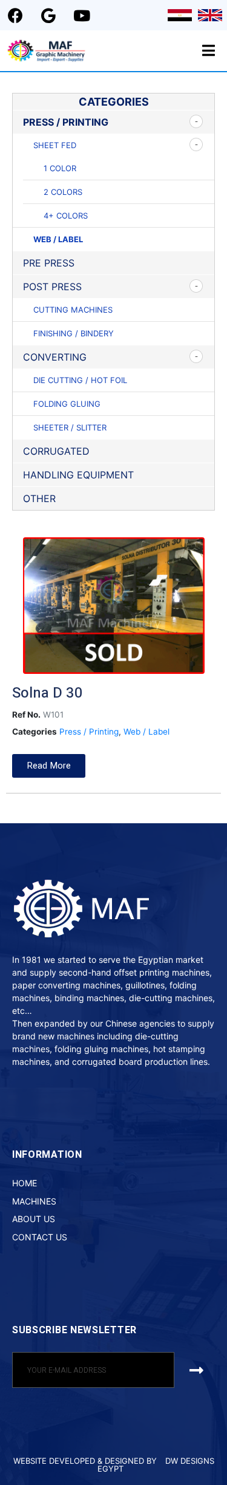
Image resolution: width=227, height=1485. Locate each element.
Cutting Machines (73, 309)
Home (24, 1183)
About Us (33, 1219)
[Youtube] (82, 15)
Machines (34, 1201)
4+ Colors (66, 215)
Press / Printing (65, 122)
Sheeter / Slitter (70, 427)
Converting (55, 357)
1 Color (60, 168)
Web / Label (58, 239)
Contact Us (39, 1237)
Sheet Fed (54, 145)
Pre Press (48, 263)
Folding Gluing (66, 404)
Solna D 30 (47, 693)
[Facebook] (15, 15)
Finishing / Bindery (73, 333)
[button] (48, 766)
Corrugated (56, 451)
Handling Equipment (78, 475)
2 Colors (63, 192)
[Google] (48, 15)
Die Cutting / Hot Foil (80, 380)
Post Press (52, 286)
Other (39, 498)
